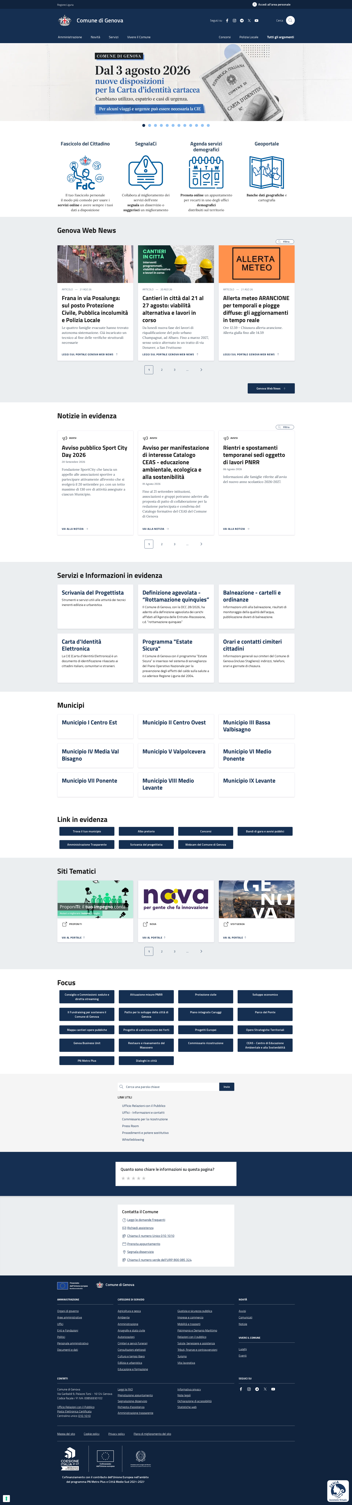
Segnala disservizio (140, 1251)
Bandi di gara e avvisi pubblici (265, 831)
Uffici (60, 1324)
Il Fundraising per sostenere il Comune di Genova (87, 1014)
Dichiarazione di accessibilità (194, 1401)
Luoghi (243, 1349)
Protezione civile (205, 994)
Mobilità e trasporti (188, 1324)
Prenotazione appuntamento (135, 1395)
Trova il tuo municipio (87, 831)
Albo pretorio (146, 831)
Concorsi (225, 37)
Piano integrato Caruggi (205, 1012)
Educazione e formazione (133, 1369)
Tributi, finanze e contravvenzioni (197, 1349)
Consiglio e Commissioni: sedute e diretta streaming (87, 996)
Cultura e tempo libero (131, 1356)
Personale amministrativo (72, 1343)
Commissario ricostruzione (205, 1043)
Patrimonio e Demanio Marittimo (197, 1330)
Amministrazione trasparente (135, 1413)
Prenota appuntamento (143, 1243)
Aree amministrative (69, 1317)
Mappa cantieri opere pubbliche (87, 1030)
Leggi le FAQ (125, 1389)
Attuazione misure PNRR (146, 994)
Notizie (243, 1324)
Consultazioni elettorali (132, 1349)
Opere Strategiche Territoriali (265, 1030)
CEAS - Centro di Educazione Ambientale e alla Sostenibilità (265, 1045)
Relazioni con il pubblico (191, 1337)
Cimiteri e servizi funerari (132, 1343)
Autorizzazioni (126, 1337)
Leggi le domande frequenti (146, 1219)
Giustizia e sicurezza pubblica (194, 1311)
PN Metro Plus (87, 1060)
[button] (285, 241)
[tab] (143, 125)
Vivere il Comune (139, 37)
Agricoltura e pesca (129, 1311)
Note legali (184, 1395)
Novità (95, 37)
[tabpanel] (176, 82)
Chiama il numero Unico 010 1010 (150, 1235)
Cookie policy (92, 1434)
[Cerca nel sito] (290, 20)
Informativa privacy (189, 1389)
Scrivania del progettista (146, 844)
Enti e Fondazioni (67, 1330)
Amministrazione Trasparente (87, 844)
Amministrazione (70, 37)
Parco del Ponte (265, 1012)
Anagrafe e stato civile (131, 1330)
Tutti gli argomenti (280, 37)
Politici (61, 1337)
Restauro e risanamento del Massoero (146, 1045)
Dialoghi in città (146, 1060)
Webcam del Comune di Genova (205, 844)
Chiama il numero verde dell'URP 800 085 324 (159, 1259)
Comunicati (245, 1317)
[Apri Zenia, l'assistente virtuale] (338, 1491)
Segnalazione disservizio (132, 1401)
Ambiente (124, 1317)
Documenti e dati (67, 1349)
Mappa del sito (66, 1434)
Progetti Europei (205, 1030)
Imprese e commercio (190, 1317)
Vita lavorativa (186, 1362)
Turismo (182, 1356)
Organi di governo (68, 1311)
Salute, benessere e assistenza (196, 1343)
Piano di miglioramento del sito (152, 1434)
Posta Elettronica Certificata (74, 1411)
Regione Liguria (65, 5)
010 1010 (84, 1416)
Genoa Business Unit (87, 1043)
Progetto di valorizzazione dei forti (146, 1030)
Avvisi (72, 438)
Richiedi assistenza (140, 1227)
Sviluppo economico (265, 994)
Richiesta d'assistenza (131, 1407)
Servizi (113, 37)
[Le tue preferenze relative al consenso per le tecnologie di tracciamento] (6, 1498)
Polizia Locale (248, 37)
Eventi (243, 1355)
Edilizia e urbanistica (130, 1362)
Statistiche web (187, 1407)
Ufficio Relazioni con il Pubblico (75, 1407)
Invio (227, 1086)
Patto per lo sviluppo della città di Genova (146, 1014)
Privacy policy (116, 1434)
